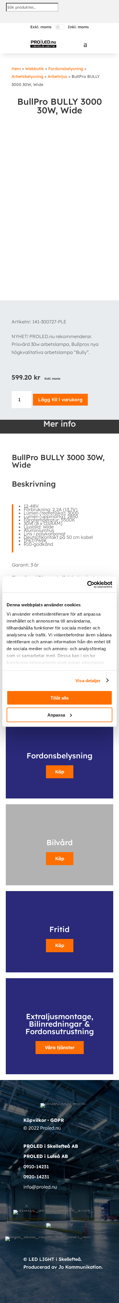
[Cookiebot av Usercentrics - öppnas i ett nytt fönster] (87, 584)
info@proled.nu (40, 1187)
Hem (16, 68)
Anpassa (56, 714)
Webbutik (34, 68)
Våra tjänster (60, 1047)
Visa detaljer (88, 680)
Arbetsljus (57, 76)
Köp (59, 772)
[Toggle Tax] (59, 27)
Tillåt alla (59, 697)
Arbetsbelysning (27, 76)
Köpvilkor (34, 1120)
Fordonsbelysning (65, 68)
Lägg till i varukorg (60, 399)
